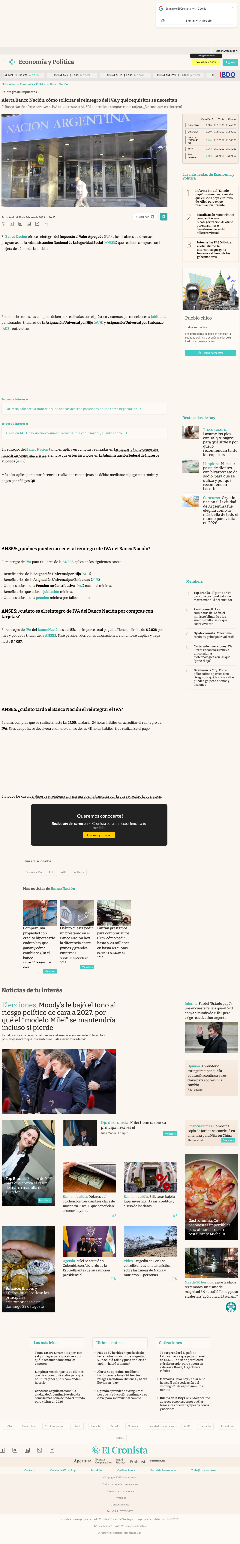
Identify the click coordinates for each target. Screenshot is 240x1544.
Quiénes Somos (126, 1470)
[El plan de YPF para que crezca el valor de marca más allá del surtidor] (28, 1163)
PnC (80, 586)
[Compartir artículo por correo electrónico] (37, 224)
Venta (221, 119)
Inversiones (227, 1426)
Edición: (225, 50)
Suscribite (96, 1470)
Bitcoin (77, 1426)
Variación (206, 119)
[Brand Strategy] (121, 1461)
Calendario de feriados (161, 1426)
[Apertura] (83, 1461)
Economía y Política (33, 84)
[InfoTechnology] (157, 1461)
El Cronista (9, 84)
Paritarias (205, 1426)
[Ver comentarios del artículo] (45, 224)
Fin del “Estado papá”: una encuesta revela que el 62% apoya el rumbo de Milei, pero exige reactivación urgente (214, 198)
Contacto (29, 1470)
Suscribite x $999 (206, 62)
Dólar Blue (28, 1426)
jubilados (158, 317)
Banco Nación (59, 84)
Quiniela (133, 1426)
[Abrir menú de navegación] (4, 62)
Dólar (9, 1426)
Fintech (95, 1426)
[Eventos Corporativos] (103, 1461)
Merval (114, 1426)
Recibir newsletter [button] (212, 352)
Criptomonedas (54, 1426)
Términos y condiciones (120, 1490)
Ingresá (230, 62)
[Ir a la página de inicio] (12, 62)
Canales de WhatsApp (63, 1470)
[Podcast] (138, 1462)
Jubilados (78, 872)
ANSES (110, 243)
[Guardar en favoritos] (163, 216)
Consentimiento (120, 1504)
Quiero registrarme (99, 835)
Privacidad (120, 1497)
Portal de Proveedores (163, 1470)
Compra (232, 119)
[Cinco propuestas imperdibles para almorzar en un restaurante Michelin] (211, 1197)
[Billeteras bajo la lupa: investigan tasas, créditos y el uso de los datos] (150, 1177)
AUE (6, 329)
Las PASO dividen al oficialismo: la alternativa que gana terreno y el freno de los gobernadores (215, 250)
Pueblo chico (198, 318)
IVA (108, 237)
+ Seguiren (146, 217)
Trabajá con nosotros (203, 1470)
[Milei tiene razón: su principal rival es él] (80, 1137)
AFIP (20, 461)
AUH (98, 322)
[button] (231, 1307)
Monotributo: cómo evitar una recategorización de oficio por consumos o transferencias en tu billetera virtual (215, 224)
